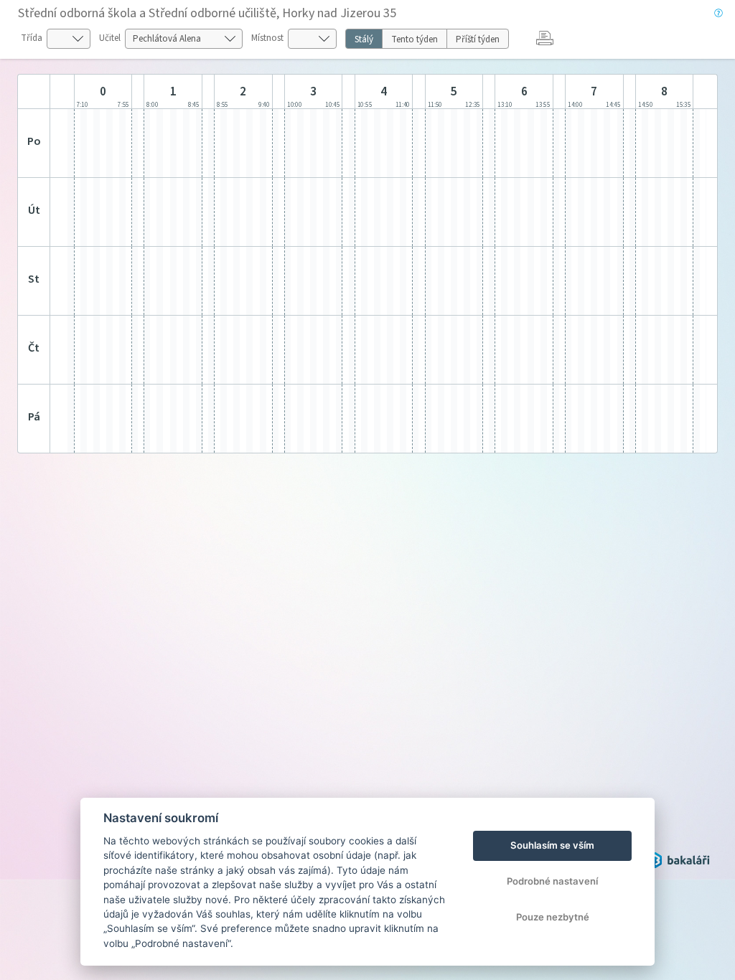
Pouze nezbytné (552, 917)
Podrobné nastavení (552, 881)
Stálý (364, 39)
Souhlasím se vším (552, 845)
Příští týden (478, 39)
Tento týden (414, 39)
